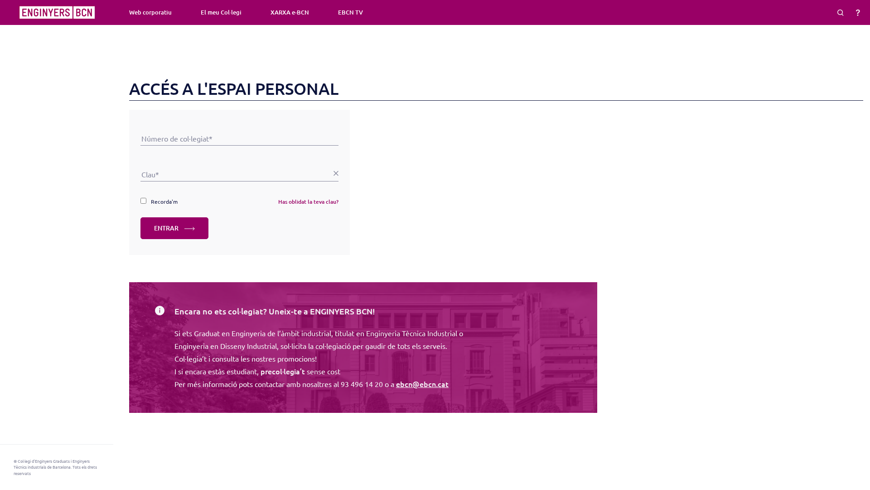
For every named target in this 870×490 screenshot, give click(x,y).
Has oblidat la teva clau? (308, 202)
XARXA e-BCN (290, 12)
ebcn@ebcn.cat (422, 384)
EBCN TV (350, 12)
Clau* (239, 161)
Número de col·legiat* (239, 125)
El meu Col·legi (221, 12)
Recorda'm (164, 201)
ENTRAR (167, 228)
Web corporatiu (150, 12)
